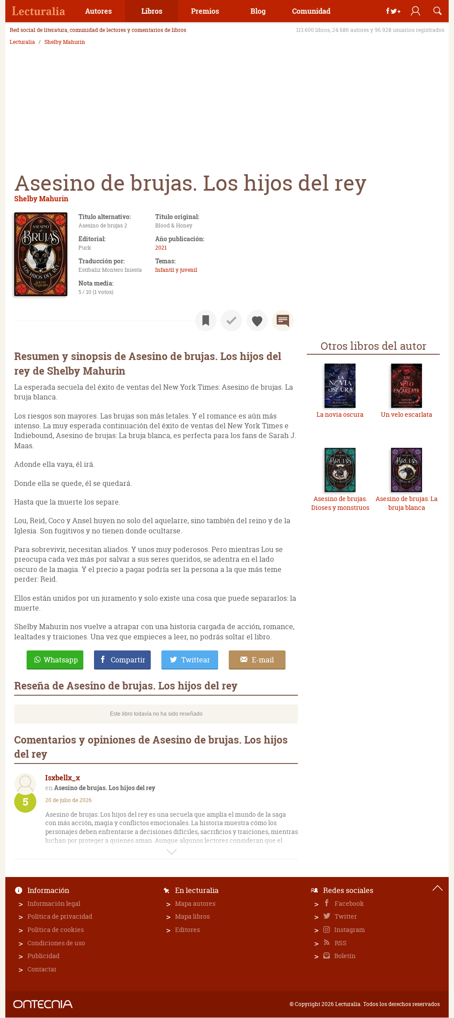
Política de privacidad (59, 916)
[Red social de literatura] (38, 11)
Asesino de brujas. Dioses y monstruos (340, 503)
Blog (258, 11)
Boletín (344, 955)
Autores (98, 11)
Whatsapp (61, 660)
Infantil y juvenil (176, 270)
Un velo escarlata (406, 414)
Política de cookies (55, 929)
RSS (340, 943)
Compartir (128, 660)
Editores (187, 929)
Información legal (53, 903)
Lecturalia (22, 42)
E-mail (263, 660)
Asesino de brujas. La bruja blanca (407, 503)
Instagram (349, 929)
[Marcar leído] (231, 320)
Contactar (42, 969)
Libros (151, 11)
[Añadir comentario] (283, 320)
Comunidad (311, 11)
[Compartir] (393, 11)
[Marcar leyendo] (205, 320)
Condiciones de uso (56, 943)
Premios (205, 11)
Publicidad (43, 955)
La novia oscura (340, 414)
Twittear (195, 660)
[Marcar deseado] (257, 320)
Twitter (345, 916)
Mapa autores (195, 903)
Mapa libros (192, 916)
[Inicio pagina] (438, 888)
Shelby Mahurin (64, 42)
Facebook (348, 903)
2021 (161, 247)
